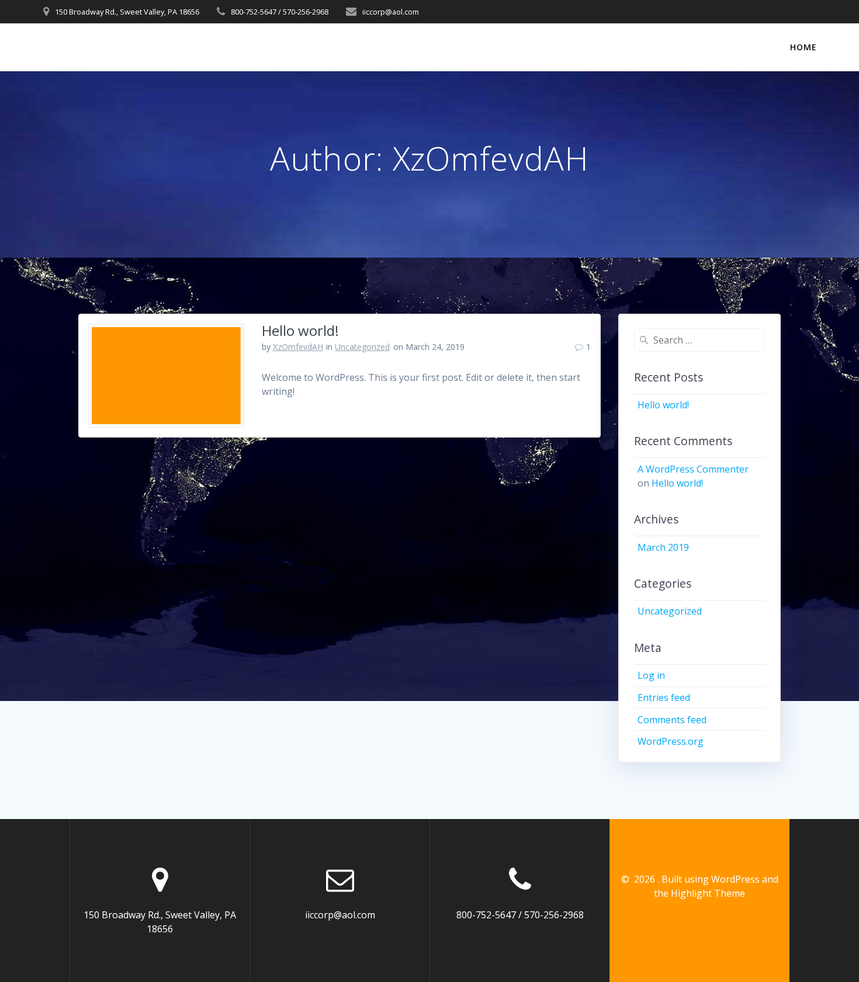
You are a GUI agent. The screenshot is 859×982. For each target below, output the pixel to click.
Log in (651, 675)
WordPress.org (671, 741)
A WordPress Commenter (693, 469)
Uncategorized (362, 346)
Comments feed (672, 719)
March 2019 (663, 547)
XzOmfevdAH (298, 346)
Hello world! (300, 330)
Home (803, 47)
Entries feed (664, 697)
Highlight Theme (708, 893)
